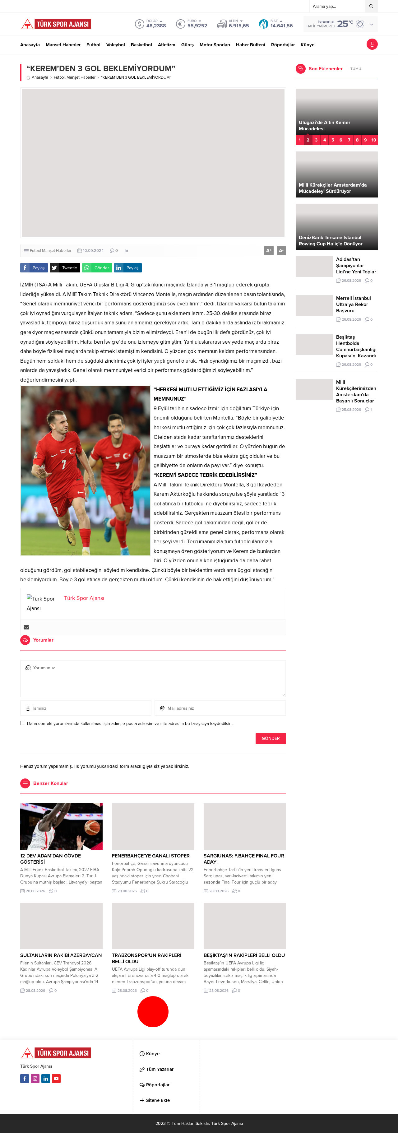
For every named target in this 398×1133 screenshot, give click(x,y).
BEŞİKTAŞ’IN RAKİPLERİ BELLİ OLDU (244, 955)
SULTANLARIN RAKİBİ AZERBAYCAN (61, 955)
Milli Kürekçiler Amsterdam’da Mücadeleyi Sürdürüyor (333, 188)
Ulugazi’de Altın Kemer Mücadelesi (324, 125)
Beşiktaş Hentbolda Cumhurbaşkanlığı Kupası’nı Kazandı (356, 346)
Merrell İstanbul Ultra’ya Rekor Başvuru (353, 304)
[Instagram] (35, 1078)
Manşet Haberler (81, 77)
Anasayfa (40, 77)
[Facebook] (24, 1078)
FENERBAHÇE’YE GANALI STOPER (151, 856)
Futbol (59, 77)
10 (374, 140)
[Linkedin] (45, 1078)
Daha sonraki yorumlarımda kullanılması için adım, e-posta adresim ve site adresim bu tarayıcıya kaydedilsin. (130, 723)
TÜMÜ (355, 69)
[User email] (26, 627)
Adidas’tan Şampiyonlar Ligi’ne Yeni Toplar (356, 265)
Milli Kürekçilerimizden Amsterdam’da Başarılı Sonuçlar (356, 391)
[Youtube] (56, 1078)
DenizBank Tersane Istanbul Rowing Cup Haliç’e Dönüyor (331, 240)
